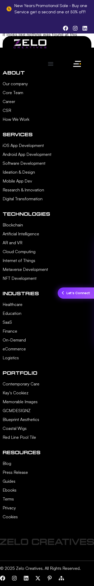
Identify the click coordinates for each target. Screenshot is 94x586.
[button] (50, 63)
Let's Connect (78, 293)
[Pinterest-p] (49, 578)
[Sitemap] (61, 578)
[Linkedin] (26, 578)
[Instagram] (14, 578)
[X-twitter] (37, 578)
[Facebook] (2, 578)
